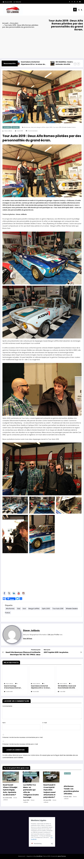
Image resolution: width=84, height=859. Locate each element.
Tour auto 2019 (57, 127)
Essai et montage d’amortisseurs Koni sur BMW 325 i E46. (12, 687)
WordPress (39, 856)
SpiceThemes (62, 856)
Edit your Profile (53, 634)
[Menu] (75, 9)
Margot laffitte (41, 127)
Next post (47, 649)
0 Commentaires (32, 131)
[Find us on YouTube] (19, 593)
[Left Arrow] (75, 63)
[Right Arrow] (78, 63)
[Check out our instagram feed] (23, 593)
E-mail (44, 723)
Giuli (32, 127)
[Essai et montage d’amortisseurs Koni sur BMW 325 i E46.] (15, 674)
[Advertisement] (42, 44)
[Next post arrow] (81, 652)
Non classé (7, 773)
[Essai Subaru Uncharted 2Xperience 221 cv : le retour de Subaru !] (42, 674)
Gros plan (15, 127)
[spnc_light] (81, 9)
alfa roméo (27, 127)
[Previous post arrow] (3, 652)
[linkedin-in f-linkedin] (75, 2)
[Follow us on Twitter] (9, 593)
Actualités (7, 127)
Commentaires (7, 706)
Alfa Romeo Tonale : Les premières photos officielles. (71, 790)
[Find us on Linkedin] (14, 593)
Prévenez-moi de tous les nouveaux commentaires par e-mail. (22, 737)
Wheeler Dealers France (69, 127)
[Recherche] (79, 10)
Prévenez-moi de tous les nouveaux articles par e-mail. (20, 744)
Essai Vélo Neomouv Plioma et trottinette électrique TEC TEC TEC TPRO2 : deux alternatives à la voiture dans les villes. (23, 653)
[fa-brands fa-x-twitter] (72, 2)
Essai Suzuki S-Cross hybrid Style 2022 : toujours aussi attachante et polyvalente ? (49, 791)
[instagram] (77, 2)
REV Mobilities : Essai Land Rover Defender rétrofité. (42, 63)
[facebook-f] (69, 2)
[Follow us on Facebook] (4, 593)
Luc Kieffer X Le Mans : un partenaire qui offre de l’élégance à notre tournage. (31, 791)
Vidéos (12, 773)
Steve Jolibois (8, 131)
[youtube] (80, 2)
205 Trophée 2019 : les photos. (56, 652)
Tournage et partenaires (30, 775)
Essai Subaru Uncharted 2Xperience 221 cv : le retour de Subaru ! (40, 687)
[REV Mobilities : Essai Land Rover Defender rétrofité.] (69, 674)
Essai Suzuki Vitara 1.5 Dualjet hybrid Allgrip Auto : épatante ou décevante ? (10, 790)
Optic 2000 (49, 127)
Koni (35, 127)
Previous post (35, 649)
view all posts (27, 638)
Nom (3, 723)
